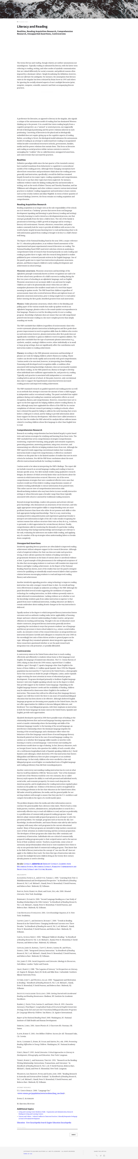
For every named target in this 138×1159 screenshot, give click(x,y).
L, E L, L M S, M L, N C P (46, 866)
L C (36, 869)
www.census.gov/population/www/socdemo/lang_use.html (41, 1093)
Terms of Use (27, 1153)
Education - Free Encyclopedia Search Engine (34, 1123)
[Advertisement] (47, 48)
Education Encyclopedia (62, 1123)
